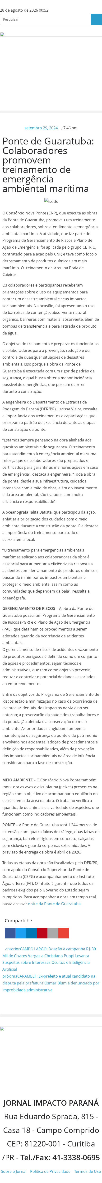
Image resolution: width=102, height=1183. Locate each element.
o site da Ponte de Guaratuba (54, 903)
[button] (51, 112)
